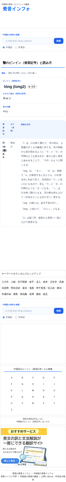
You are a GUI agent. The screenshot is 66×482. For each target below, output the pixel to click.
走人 (38, 282)
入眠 (13, 282)
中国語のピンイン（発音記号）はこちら (33, 422)
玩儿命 (51, 288)
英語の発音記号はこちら (33, 419)
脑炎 (38, 294)
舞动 (59, 288)
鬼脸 (31, 288)
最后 (24, 288)
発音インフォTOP (9, 476)
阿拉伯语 (15, 288)
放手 (31, 282)
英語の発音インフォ (21, 473)
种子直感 (40, 288)
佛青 (15, 294)
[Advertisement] (24, 20)
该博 (31, 294)
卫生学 (53, 282)
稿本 (45, 282)
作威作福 (6, 294)
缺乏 (45, 294)
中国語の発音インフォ (44, 473)
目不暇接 (22, 282)
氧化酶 (23, 294)
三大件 (5, 282)
